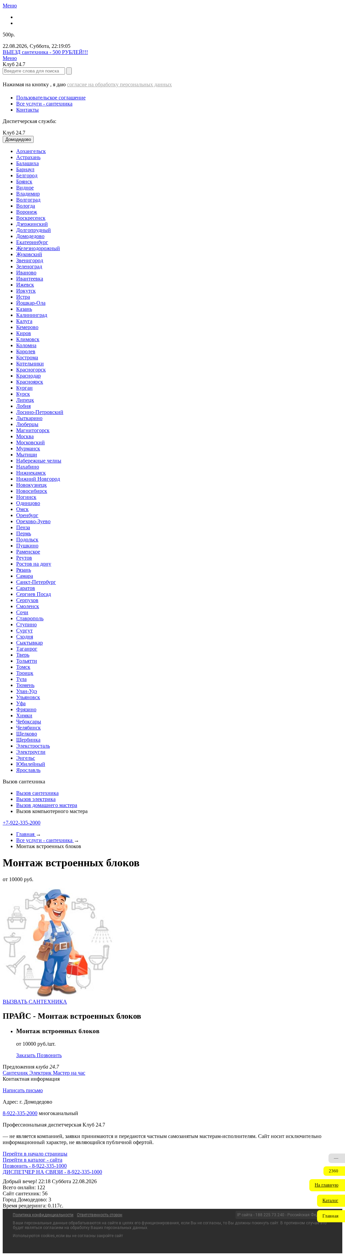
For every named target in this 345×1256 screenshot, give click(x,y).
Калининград (31, 315)
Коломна (26, 345)
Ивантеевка (29, 278)
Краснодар (28, 376)
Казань (24, 309)
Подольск (27, 539)
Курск (23, 394)
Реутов (24, 558)
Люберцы (27, 424)
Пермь (23, 533)
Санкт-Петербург (36, 582)
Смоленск (27, 606)
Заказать (26, 1055)
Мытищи (26, 454)
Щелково (26, 734)
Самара (24, 576)
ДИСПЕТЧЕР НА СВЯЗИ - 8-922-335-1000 (52, 1172)
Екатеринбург (32, 242)
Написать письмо (23, 1090)
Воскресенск (30, 218)
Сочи (22, 612)
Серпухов (27, 600)
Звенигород (29, 260)
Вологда (25, 206)
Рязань (23, 570)
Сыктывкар (29, 643)
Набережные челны (38, 460)
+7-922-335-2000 (21, 823)
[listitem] (16, 1073)
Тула (21, 679)
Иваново (26, 272)
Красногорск (31, 369)
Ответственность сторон (99, 1215)
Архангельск (31, 151)
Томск (23, 667)
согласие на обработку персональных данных (119, 84)
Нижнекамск (31, 473)
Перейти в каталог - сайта (32, 1160)
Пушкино (27, 545)
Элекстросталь (33, 746)
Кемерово (27, 327)
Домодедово (30, 236)
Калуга (24, 321)
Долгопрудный (33, 230)
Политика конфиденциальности (43, 1215)
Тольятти (26, 661)
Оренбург (27, 515)
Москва (25, 436)
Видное (25, 187)
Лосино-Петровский (39, 412)
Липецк (25, 400)
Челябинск (28, 727)
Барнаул (25, 169)
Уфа (21, 703)
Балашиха (27, 163)
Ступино (26, 624)
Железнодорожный (38, 248)
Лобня (23, 406)
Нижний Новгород (38, 479)
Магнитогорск (33, 430)
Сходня (24, 636)
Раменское (28, 552)
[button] (327, 1185)
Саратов (25, 588)
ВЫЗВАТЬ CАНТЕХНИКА (35, 1002)
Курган (24, 388)
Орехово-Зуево (33, 521)
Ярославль (28, 770)
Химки (24, 715)
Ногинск (26, 497)
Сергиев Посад (33, 594)
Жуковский (29, 254)
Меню (10, 5)
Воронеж (26, 212)
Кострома (27, 357)
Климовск (27, 339)
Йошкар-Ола (30, 303)
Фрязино (26, 709)
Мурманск (28, 448)
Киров (23, 333)
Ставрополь (29, 618)
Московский (30, 442)
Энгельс (25, 758)
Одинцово (28, 503)
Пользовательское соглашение (51, 97)
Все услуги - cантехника (44, 104)
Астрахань (28, 157)
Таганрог (26, 649)
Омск (22, 509)
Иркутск (26, 291)
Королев (25, 351)
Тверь (22, 655)
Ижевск (25, 285)
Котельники (30, 363)
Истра (23, 297)
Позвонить (49, 1055)
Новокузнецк (31, 485)
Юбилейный (30, 764)
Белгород (26, 175)
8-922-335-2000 (20, 1113)
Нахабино (27, 467)
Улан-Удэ (26, 691)
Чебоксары (28, 721)
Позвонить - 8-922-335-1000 (35, 1166)
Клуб (14, 133)
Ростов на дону (33, 564)
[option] (179, 151)
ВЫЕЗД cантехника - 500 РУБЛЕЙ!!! (45, 52)
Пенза (23, 527)
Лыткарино (29, 418)
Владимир (28, 194)
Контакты (27, 110)
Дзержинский (32, 224)
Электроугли (30, 752)
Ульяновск (28, 697)
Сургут (24, 630)
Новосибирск (31, 491)
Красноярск (29, 382)
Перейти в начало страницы (35, 1154)
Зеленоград (29, 266)
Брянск (24, 181)
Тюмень (25, 685)
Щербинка (28, 740)
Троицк (24, 673)
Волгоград (28, 200)
